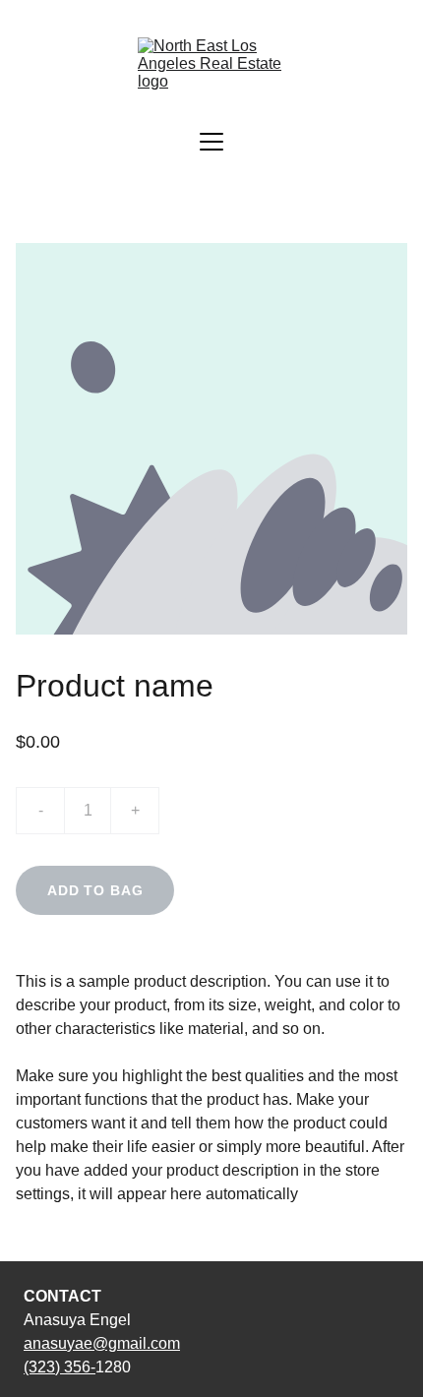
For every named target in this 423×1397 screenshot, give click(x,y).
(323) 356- (59, 1367)
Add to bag (95, 890)
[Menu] (211, 142)
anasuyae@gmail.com (102, 1343)
